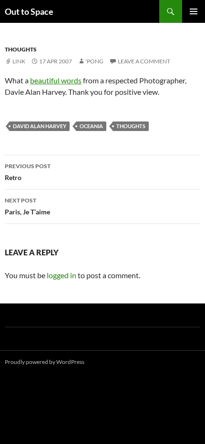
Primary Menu (193, 11)
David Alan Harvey (39, 126)
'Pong (94, 61)
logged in (61, 275)
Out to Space (29, 11)
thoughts (130, 126)
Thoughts (21, 49)
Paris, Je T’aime (27, 206)
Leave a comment (144, 61)
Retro (28, 172)
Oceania (91, 126)
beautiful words (56, 80)
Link (18, 61)
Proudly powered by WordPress (44, 361)
